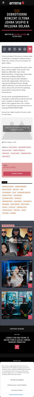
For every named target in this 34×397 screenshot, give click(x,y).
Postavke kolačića (17, 390)
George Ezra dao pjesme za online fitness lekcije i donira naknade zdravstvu (17, 340)
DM (22, 189)
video (24, 210)
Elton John (15, 153)
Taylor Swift (7, 210)
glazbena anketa (24, 192)
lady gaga (18, 201)
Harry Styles (7, 195)
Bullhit (16, 189)
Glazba (17, 12)
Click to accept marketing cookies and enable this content (17, 129)
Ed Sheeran (6, 192)
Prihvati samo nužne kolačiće (17, 385)
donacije (5, 153)
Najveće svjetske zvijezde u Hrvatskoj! (17, 241)
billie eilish (6, 150)
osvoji (4, 207)
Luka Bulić (27, 201)
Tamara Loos (22, 207)
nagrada (5, 204)
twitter (17, 210)
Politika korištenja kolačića (16, 394)
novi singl (25, 204)
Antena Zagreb (20, 34)
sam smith (6, 156)
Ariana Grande (20, 186)
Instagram (18, 195)
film (14, 192)
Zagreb (13, 213)
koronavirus (26, 153)
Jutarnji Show (7, 198)
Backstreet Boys (25, 147)
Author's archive (17, 173)
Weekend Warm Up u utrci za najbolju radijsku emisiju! (17, 273)
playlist (12, 207)
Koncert (18, 198)
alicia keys (13, 147)
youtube (5, 213)
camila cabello (19, 150)
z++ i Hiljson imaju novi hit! (17, 304)
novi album (15, 204)
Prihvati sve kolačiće (17, 380)
